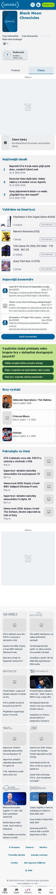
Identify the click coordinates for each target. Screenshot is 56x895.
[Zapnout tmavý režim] (38, 5)
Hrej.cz (7, 465)
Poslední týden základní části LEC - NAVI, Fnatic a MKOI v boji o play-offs (41, 694)
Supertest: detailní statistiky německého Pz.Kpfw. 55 (20, 498)
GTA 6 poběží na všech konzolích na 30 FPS (13, 704)
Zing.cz (7, 518)
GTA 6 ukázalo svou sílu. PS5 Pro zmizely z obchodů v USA (23, 460)
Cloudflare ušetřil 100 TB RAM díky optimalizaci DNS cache (41, 661)
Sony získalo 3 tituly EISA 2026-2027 (41, 821)
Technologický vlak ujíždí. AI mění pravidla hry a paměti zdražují (40, 649)
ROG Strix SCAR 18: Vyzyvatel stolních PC (13, 659)
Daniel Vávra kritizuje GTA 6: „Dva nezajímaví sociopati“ (40, 778)
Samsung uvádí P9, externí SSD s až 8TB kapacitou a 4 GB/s (39, 831)
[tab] (15, 70)
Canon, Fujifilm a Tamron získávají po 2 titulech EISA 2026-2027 (41, 810)
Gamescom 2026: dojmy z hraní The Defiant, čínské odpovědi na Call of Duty (22, 512)
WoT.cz (7, 477)
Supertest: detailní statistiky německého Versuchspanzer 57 (22, 472)
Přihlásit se (48, 5)
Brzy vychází (11, 389)
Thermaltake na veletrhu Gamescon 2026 (14, 836)
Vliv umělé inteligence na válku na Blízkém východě (41, 637)
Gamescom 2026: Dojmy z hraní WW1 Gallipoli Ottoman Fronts (21, 485)
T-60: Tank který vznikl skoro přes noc (13, 773)
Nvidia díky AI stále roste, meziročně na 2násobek (12, 825)
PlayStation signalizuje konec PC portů (13, 713)
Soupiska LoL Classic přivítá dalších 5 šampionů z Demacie (40, 718)
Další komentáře (28, 336)
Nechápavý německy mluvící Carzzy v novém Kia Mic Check (41, 706)
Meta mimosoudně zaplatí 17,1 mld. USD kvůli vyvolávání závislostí (13, 812)
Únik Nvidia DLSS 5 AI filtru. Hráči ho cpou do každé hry (40, 766)
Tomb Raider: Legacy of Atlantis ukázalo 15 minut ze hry (14, 694)
